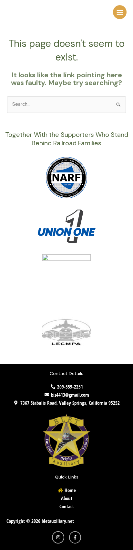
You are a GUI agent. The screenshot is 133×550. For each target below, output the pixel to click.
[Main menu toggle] (120, 12)
